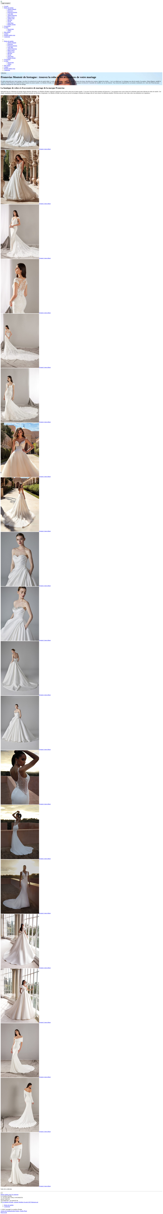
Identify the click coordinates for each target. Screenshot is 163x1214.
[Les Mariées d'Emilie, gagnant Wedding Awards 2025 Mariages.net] (19, 1202)
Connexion (7, 36)
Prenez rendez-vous (6, 1194)
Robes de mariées (8, 1205)
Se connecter (15, 1194)
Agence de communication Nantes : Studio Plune (14, 1211)
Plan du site (4, 1212)
